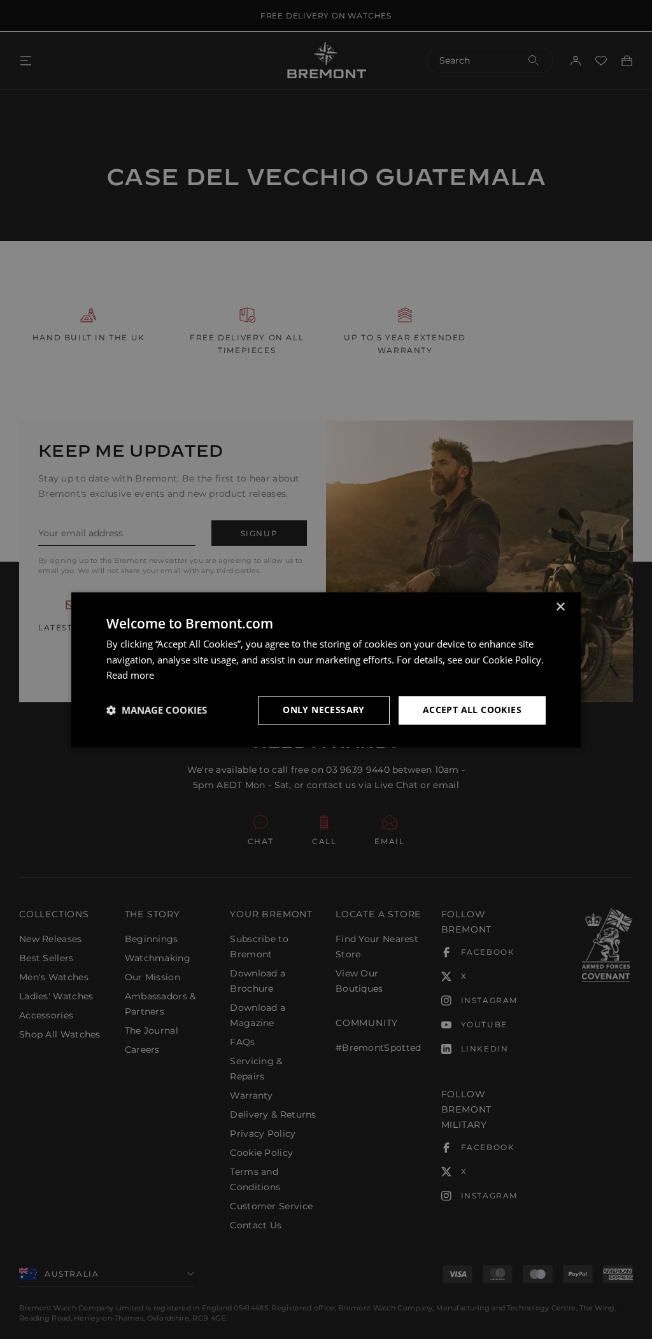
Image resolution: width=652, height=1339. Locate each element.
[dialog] (326, 669)
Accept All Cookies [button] (472, 710)
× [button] (560, 607)
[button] (156, 711)
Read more (130, 675)
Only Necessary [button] (324, 710)
